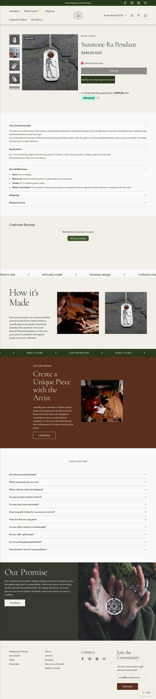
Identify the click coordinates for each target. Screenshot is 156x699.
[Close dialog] (133, 319)
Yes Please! (107, 368)
